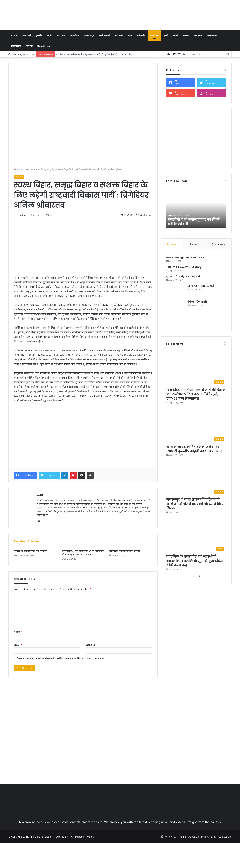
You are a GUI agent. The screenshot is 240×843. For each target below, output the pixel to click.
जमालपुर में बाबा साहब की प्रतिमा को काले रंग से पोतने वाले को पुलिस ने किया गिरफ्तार (195, 503)
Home (14, 35)
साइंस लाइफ (16, 46)
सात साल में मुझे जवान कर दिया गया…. (188, 257)
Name (18, 631)
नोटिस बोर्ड (141, 35)
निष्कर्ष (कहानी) (197, 301)
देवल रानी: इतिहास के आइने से (183, 276)
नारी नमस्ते (119, 35)
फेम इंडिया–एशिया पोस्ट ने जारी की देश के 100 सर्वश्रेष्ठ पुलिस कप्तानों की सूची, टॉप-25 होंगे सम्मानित (196, 394)
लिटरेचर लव (212, 35)
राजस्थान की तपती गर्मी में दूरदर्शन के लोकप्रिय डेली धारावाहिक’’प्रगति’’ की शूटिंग (194, 219)
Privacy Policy (208, 836)
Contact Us (43, 46)
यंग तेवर (186, 35)
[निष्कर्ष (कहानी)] (176, 313)
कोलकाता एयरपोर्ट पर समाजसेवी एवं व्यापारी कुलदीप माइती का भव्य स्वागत (194, 449)
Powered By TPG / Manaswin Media (74, 836)
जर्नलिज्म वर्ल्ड (104, 35)
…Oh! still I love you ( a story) (184, 267)
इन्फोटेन (39, 35)
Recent (194, 244)
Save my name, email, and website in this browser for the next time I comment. (61, 658)
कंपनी (49, 35)
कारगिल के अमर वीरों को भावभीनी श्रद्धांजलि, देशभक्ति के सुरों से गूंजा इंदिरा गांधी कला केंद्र (94, 54)
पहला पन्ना (154, 35)
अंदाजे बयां (26, 35)
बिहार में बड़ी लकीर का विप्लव (30, 551)
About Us (193, 836)
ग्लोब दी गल (74, 35)
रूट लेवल (198, 35)
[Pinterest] (73, 475)
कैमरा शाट (61, 35)
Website (90, 644)
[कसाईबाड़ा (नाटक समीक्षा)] (176, 290)
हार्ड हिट (29, 46)
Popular (172, 244)
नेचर (130, 35)
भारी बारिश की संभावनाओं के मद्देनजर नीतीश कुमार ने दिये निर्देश (83, 552)
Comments (218, 244)
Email (18, 644)
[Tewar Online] (34, 15)
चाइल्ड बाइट (89, 35)
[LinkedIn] (64, 475)
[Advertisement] (158, 11)
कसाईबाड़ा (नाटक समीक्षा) (203, 286)
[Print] (90, 475)
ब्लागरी (175, 35)
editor (23, 215)
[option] (196, 208)
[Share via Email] (81, 475)
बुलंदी (166, 35)
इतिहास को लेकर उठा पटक (124, 551)
